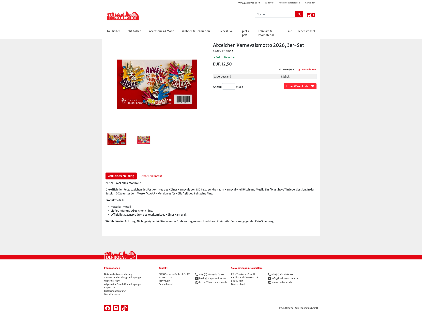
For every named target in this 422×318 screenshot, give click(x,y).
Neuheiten (114, 31)
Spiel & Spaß (245, 33)
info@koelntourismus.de (285, 278)
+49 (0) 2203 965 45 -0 (249, 2)
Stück (239, 86)
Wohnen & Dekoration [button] (196, 31)
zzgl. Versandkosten (306, 69)
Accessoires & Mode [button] (161, 31)
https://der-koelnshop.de (213, 282)
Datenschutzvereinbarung (118, 274)
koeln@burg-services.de (212, 278)
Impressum (110, 287)
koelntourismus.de (282, 282)
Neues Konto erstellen (289, 2)
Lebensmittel (306, 31)
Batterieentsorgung (115, 291)
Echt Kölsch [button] (133, 31)
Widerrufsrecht (112, 280)
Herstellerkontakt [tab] (150, 176)
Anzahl (217, 86)
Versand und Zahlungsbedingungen (123, 277)
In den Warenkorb (300, 86)
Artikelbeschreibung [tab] (121, 175)
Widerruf (269, 2)
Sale (289, 31)
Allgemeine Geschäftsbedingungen (123, 284)
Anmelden (310, 2)
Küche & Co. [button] (225, 31)
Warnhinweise (112, 294)
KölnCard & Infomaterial (266, 33)
